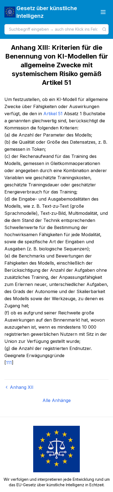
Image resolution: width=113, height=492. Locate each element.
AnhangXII (21, 387)
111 (9, 362)
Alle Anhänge (57, 400)
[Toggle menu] (103, 12)
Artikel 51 (53, 113)
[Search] (104, 29)
